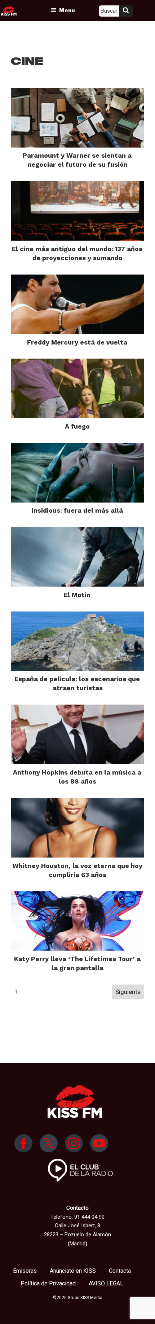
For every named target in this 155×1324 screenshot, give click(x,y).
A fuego (77, 426)
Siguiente (128, 991)
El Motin (77, 595)
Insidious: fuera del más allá (77, 510)
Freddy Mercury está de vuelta (77, 342)
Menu (67, 10)
